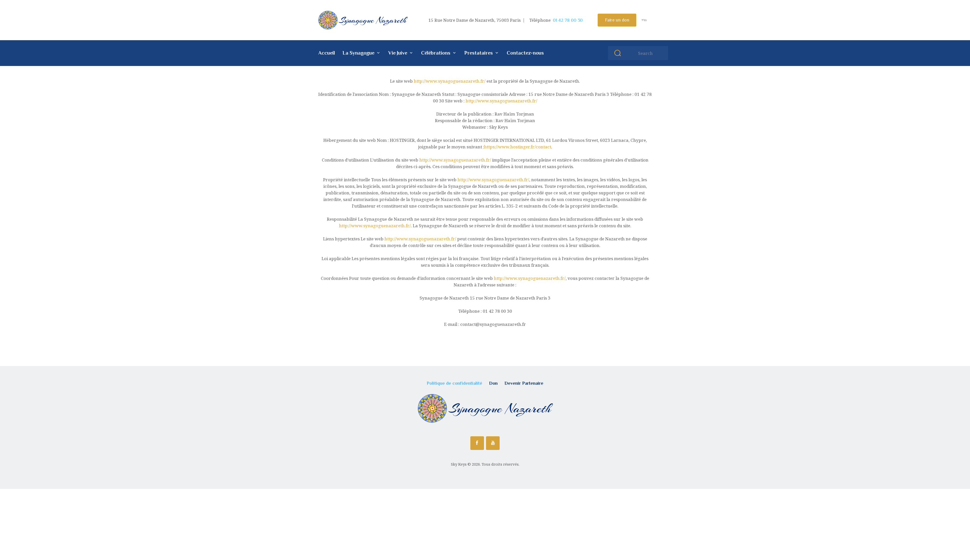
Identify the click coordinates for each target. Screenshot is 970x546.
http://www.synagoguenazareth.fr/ (450, 81)
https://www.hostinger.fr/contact (517, 147)
